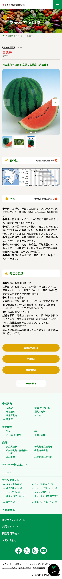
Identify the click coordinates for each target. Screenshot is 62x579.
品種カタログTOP (15, 35)
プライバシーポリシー (12, 564)
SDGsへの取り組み (12, 464)
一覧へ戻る (31, 383)
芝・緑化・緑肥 (13, 435)
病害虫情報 (31, 369)
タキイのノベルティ (43, 502)
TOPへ (53, 572)
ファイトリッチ (41, 484)
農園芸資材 (39, 435)
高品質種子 (11, 446)
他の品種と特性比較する (44, 198)
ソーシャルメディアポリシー (38, 564)
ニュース (7, 472)
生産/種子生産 (41, 450)
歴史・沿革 (39, 411)
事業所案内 (11, 415)
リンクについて (9, 567)
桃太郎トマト (12, 488)
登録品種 (7, 510)
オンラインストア (12, 519)
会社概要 (10, 411)
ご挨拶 (9, 407)
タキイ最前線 (12, 484)
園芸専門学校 (9, 533)
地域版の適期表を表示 (45, 160)
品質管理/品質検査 (43, 457)
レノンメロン (40, 492)
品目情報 (31, 358)
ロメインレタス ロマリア (46, 496)
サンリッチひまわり (44, 488)
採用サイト (8, 526)
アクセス (38, 415)
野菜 (8, 431)
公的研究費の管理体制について (17, 451)
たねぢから (11, 492)
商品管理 (10, 457)
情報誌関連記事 (31, 347)
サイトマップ (25, 567)
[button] (57, 4)
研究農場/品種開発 (43, 446)
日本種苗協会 (39, 567)
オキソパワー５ (13, 496)
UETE (9, 502)
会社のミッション (42, 407)
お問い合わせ (9, 540)
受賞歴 (9, 419)
